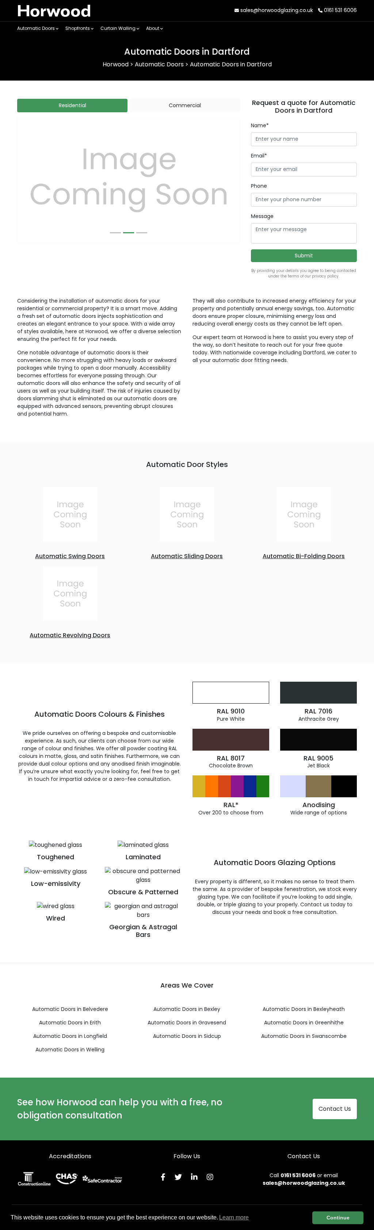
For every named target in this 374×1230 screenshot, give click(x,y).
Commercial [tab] (185, 105)
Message (262, 216)
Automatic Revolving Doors (70, 635)
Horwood (54, 10)
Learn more (234, 1217)
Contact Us (334, 1109)
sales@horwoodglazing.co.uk (276, 10)
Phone (259, 186)
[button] (34, 180)
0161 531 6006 (340, 10)
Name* (260, 125)
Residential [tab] (72, 105)
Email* (259, 155)
